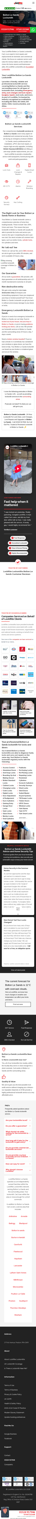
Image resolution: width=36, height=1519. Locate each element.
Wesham (18, 1315)
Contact (7, 1455)
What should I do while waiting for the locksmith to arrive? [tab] (17, 1133)
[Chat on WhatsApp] (33, 30)
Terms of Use (9, 1385)
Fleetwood (18, 1251)
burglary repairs (8, 95)
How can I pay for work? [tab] (15, 1164)
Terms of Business (11, 1390)
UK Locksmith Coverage (13, 1364)
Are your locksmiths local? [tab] (16, 1120)
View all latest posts (18, 970)
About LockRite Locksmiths (14, 1359)
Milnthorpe (18, 1280)
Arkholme (13, 1216)
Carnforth (18, 1244)
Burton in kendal (18, 1237)
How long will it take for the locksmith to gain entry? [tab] (17, 1141)
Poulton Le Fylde (18, 1294)
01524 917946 (27, 1512)
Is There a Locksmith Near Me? (15, 1368)
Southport (23, 1301)
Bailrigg (12, 1223)
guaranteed (16, 277)
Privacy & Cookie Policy (13, 1394)
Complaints (8, 1465)
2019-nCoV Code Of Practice (15, 1408)
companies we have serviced (21, 639)
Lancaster (18, 1265)
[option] (18, 915)
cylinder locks (27, 240)
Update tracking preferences (14, 1417)
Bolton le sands (18, 1230)
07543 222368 (29, 1514)
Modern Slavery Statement (14, 1413)
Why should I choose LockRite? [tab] (14, 1170)
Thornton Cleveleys (18, 1308)
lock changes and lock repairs (19, 93)
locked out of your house (10, 321)
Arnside (24, 1216)
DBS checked (28, 251)
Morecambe (18, 1287)
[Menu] (33, 3)
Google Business (10, 1434)
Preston (12, 1301)
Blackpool (23, 1223)
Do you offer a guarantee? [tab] (16, 1126)
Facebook (8, 1439)
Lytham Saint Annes (18, 1273)
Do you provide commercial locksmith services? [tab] (17, 1148)
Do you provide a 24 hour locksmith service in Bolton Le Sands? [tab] (17, 1156)
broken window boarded (15, 339)
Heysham (18, 1259)
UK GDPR (7, 1399)
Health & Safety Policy (12, 1403)
